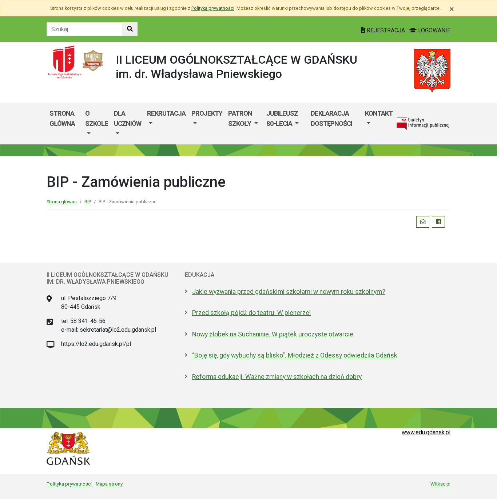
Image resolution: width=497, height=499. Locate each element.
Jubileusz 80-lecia (282, 118)
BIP (87, 201)
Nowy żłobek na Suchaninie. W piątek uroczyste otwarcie (272, 334)
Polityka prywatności (69, 484)
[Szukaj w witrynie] (130, 29)
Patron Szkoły (240, 118)
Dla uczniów (127, 118)
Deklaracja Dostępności (331, 118)
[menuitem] (96, 123)
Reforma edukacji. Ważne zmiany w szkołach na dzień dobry (277, 376)
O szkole (96, 118)
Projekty (206, 113)
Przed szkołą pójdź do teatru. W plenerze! (251, 312)
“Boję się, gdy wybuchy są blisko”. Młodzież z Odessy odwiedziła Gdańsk (294, 355)
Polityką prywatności (212, 8)
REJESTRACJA (385, 30)
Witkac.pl (440, 484)
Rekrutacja (166, 113)
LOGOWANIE (433, 30)
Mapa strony (109, 484)
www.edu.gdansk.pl (426, 432)
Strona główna (62, 118)
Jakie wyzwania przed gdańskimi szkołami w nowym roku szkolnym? (288, 291)
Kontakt (379, 113)
